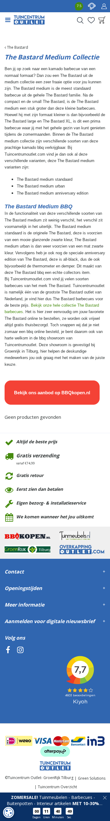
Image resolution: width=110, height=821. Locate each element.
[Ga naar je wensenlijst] (91, 20)
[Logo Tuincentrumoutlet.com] (29, 20)
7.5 (79, 5)
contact (91, 6)
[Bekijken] (102, 20)
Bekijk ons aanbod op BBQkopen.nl (52, 392)
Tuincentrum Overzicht (57, 786)
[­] (8, 677)
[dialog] (8, 812)
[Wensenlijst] (91, 20)
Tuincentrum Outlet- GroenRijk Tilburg (40, 777)
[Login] (103, 6)
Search (80, 20)
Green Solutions (91, 778)
